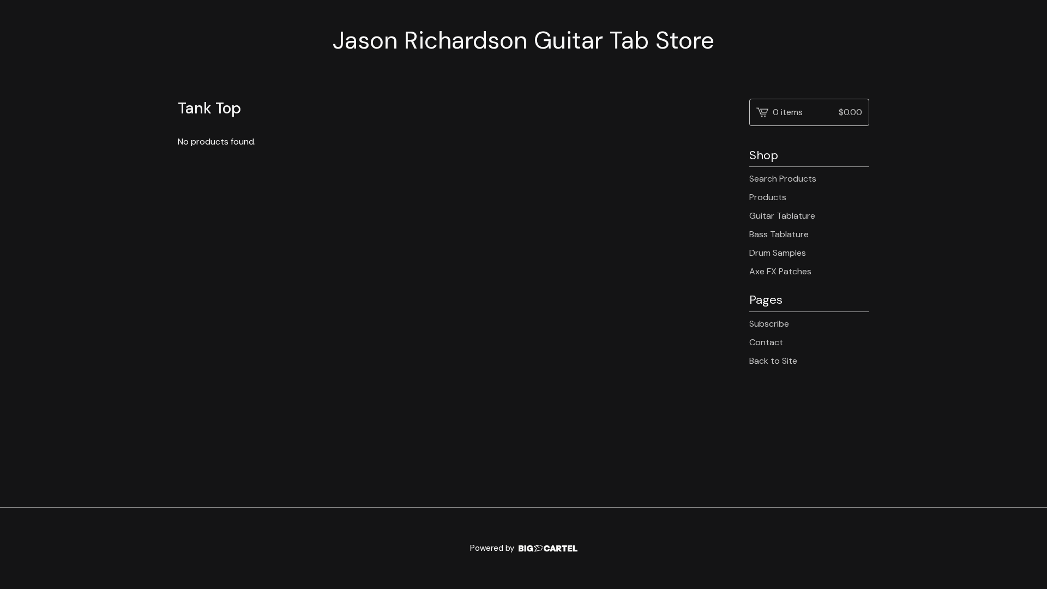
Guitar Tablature (782, 215)
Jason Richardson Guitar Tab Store (523, 40)
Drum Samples (777, 253)
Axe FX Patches (780, 271)
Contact (766, 342)
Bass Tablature (779, 234)
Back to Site (773, 360)
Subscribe (769, 323)
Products (767, 197)
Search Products (782, 178)
